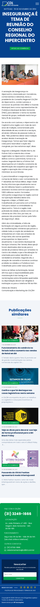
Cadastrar (20, 578)
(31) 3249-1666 (17, 513)
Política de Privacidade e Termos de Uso (20, 590)
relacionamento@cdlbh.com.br (20, 550)
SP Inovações (19, 602)
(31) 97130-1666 (13, 547)
